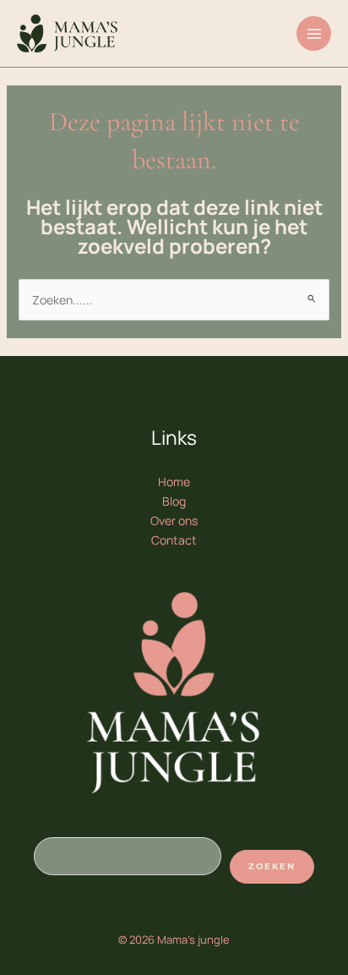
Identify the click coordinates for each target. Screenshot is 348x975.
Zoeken (272, 866)
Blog (174, 501)
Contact (174, 540)
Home (174, 482)
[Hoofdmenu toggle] (313, 33)
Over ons (174, 520)
